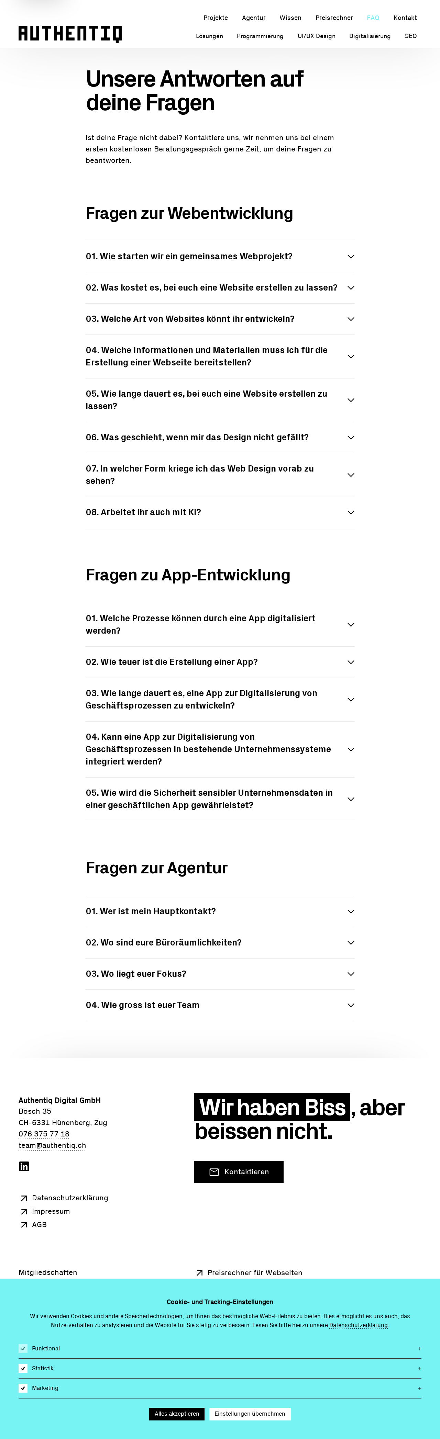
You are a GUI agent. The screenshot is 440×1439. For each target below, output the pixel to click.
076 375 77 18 (44, 1134)
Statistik (43, 1368)
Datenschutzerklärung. (359, 1325)
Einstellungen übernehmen (249, 1413)
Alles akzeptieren (177, 1413)
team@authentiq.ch (52, 1145)
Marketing (45, 1388)
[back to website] (70, 36)
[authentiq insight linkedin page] (24, 1169)
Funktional (46, 1348)
